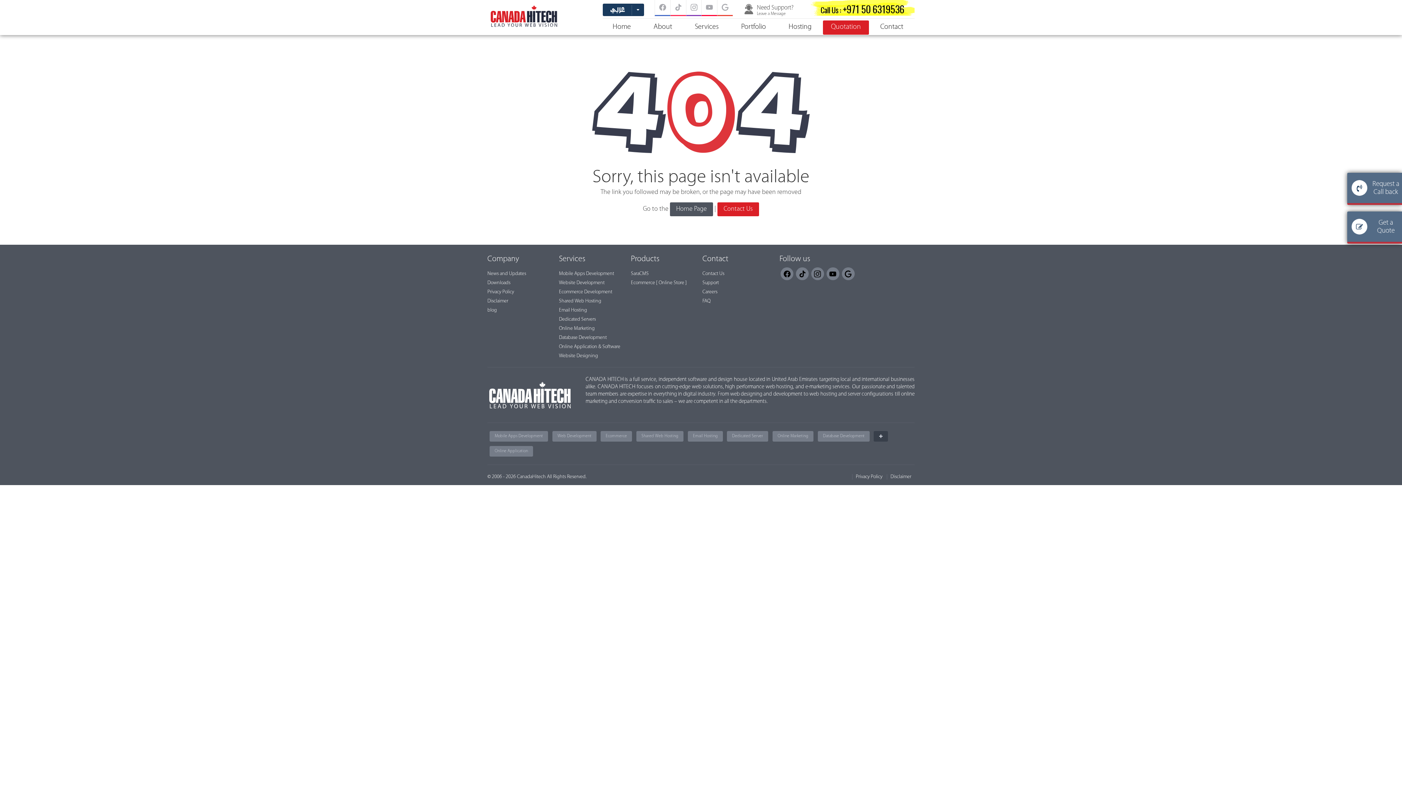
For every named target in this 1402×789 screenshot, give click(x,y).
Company (503, 259)
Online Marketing (577, 328)
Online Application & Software (589, 347)
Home (622, 27)
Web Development (574, 436)
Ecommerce (616, 436)
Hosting (800, 27)
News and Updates (506, 274)
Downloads (498, 283)
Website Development (582, 283)
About (663, 27)
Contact (891, 27)
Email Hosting (573, 310)
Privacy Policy (500, 292)
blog (492, 310)
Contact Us (738, 209)
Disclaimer (497, 301)
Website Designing (578, 356)
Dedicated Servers (577, 319)
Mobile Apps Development (586, 274)
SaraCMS (640, 274)
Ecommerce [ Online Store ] (659, 283)
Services (707, 27)
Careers (709, 292)
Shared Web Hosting (580, 301)
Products (645, 259)
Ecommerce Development (585, 292)
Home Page (691, 209)
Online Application (511, 451)
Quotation (846, 27)
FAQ (706, 301)
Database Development (583, 337)
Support (710, 283)
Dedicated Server (747, 436)
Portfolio (753, 27)
